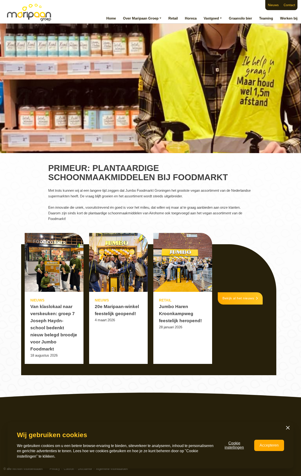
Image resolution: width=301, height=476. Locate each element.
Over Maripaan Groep (140, 18)
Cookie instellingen (234, 445)
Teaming (266, 18)
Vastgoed (211, 18)
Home (111, 18)
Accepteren (269, 445)
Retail (173, 18)
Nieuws (273, 5)
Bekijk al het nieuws (238, 298)
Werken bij (288, 18)
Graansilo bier (240, 18)
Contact (289, 5)
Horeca (191, 18)
